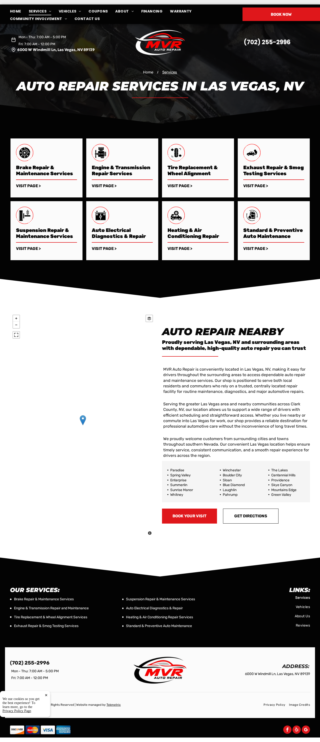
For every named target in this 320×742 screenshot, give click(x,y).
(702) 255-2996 (267, 42)
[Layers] (149, 318)
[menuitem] (19, 11)
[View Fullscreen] (16, 335)
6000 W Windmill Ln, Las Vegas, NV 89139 (56, 49)
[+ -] (83, 425)
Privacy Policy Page (16, 711)
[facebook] (287, 730)
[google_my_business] (306, 730)
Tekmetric (113, 705)
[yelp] (296, 730)
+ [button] (16, 318)
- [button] (16, 325)
